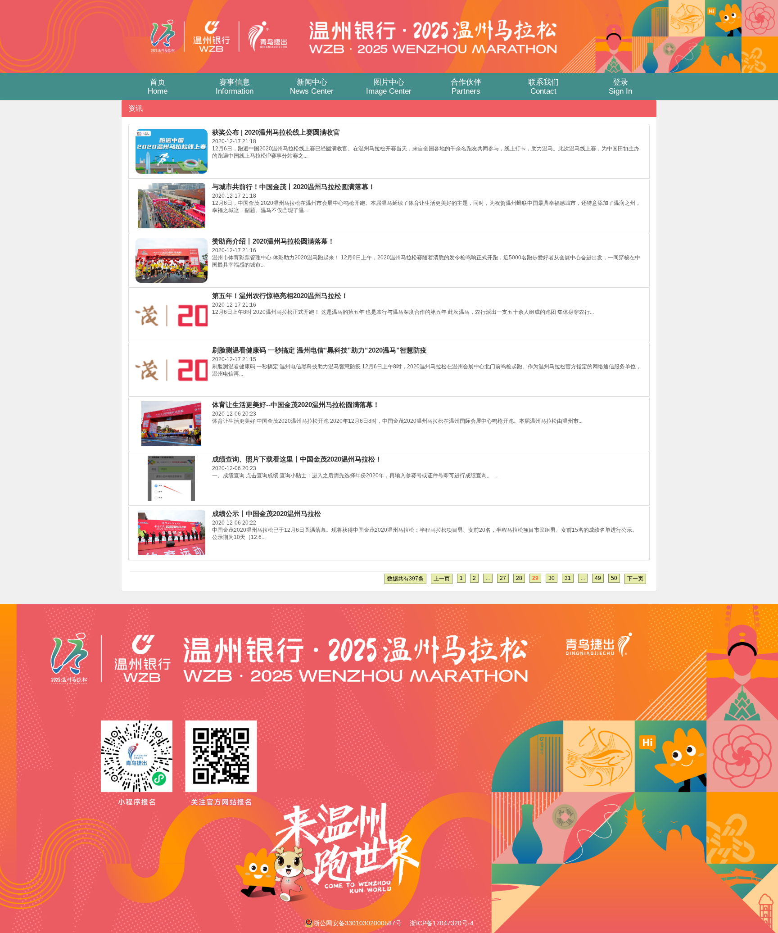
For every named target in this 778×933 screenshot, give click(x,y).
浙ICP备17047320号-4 (442, 923)
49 (598, 578)
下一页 (635, 578)
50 (614, 578)
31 (568, 578)
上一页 (442, 578)
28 (519, 578)
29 (535, 578)
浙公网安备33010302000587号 (357, 923)
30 (551, 578)
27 (503, 578)
